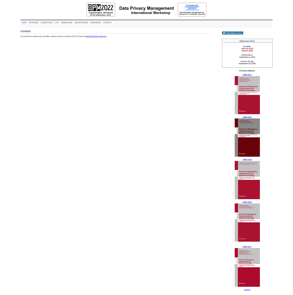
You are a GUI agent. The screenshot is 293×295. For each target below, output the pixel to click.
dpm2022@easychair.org (95, 36)
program (33, 23)
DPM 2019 (247, 160)
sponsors (95, 23)
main (24, 23)
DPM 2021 (247, 75)
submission (66, 23)
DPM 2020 (247, 117)
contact (107, 23)
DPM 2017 (247, 247)
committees (47, 23)
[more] (247, 290)
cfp (57, 23)
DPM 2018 (247, 202)
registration (81, 23)
